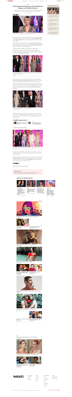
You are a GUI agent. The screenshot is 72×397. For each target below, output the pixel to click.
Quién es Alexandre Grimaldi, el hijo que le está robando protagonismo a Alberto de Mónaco (22, 123)
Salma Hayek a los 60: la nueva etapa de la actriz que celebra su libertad (40, 191)
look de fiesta (36, 50)
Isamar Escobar (52, 195)
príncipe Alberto (35, 42)
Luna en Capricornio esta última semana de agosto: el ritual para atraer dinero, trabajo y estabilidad (51, 192)
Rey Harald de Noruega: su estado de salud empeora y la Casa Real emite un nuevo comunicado (53, 33)
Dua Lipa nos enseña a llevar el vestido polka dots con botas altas (31, 191)
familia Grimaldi (22, 114)
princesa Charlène (16, 166)
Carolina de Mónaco (34, 84)
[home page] (10, 1)
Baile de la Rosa (25, 166)
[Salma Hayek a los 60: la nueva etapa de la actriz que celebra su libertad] (40, 183)
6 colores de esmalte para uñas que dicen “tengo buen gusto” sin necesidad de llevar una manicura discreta (53, 16)
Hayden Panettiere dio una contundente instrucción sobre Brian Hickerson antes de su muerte (53, 24)
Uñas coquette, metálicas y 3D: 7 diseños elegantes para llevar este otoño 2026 (53, 20)
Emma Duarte (29, 12)
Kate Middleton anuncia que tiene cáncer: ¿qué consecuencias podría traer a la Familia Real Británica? (36, 123)
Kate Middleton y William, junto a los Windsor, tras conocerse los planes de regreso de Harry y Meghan (53, 28)
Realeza (28, 4)
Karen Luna (23, 195)
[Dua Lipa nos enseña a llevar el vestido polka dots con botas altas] (31, 183)
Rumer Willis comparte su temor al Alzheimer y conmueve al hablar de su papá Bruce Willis (21, 192)
